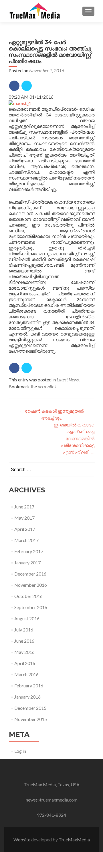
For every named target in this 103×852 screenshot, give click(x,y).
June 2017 (24, 506)
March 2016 (26, 674)
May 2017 (24, 517)
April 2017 (24, 529)
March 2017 (26, 540)
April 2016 (24, 663)
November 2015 (30, 719)
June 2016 (24, 641)
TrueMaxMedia (74, 839)
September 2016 (30, 607)
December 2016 (30, 573)
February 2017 (28, 551)
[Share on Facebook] (14, 86)
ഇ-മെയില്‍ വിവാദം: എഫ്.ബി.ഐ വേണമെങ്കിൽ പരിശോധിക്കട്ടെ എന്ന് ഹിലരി (74, 438)
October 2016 (28, 596)
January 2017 (27, 562)
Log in (20, 751)
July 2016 (23, 629)
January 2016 (27, 696)
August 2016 (26, 618)
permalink (47, 386)
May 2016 (24, 652)
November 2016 (30, 585)
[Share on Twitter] (26, 86)
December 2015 (30, 708)
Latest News (68, 379)
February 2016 (28, 685)
